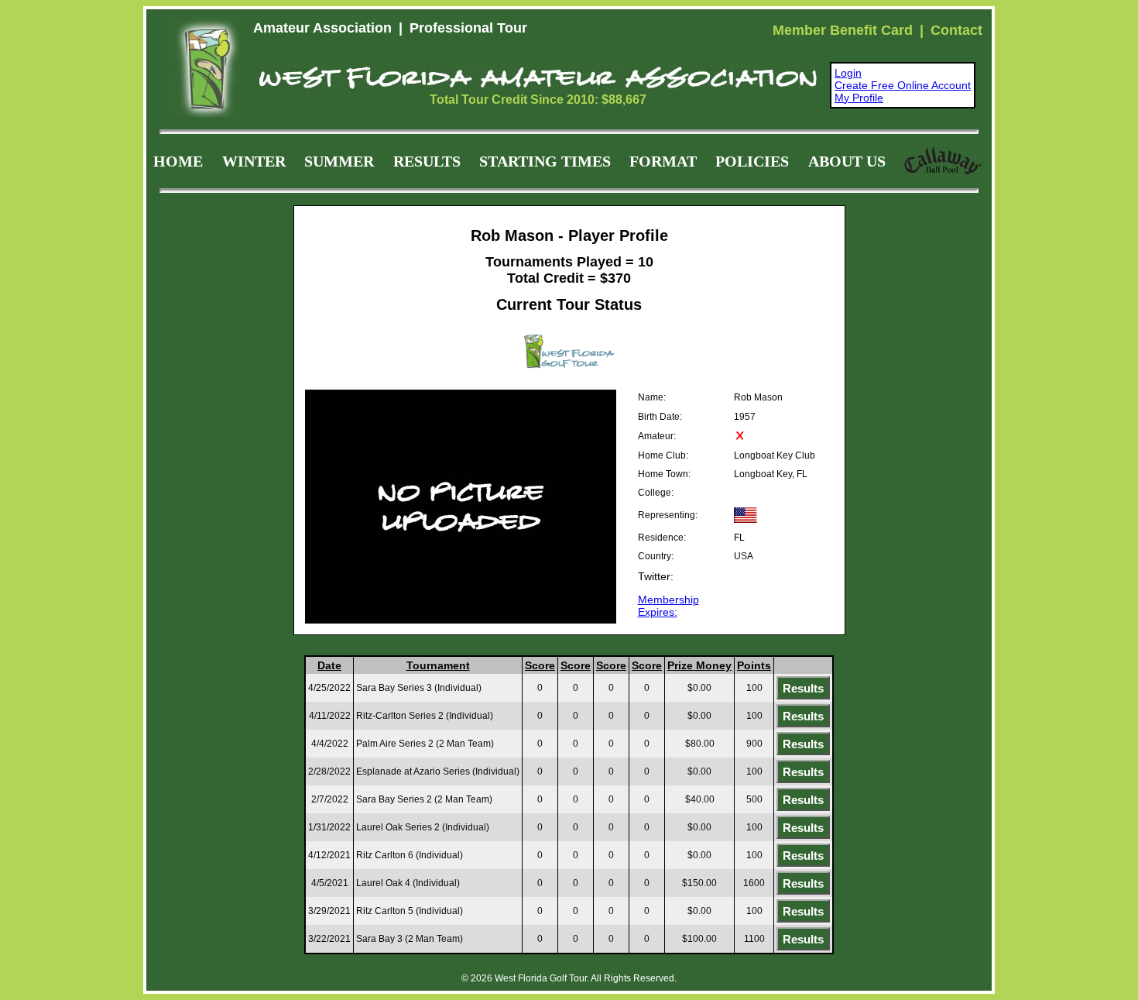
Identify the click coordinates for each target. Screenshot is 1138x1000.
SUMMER (339, 161)
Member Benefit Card (843, 30)
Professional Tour (468, 28)
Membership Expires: (668, 605)
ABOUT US (847, 161)
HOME (178, 161)
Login (848, 73)
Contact (956, 30)
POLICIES (752, 161)
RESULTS (427, 161)
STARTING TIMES (545, 161)
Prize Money (699, 665)
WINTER (254, 161)
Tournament (438, 665)
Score (540, 665)
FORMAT (663, 161)
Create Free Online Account (903, 85)
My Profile (859, 97)
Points (754, 665)
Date (329, 665)
